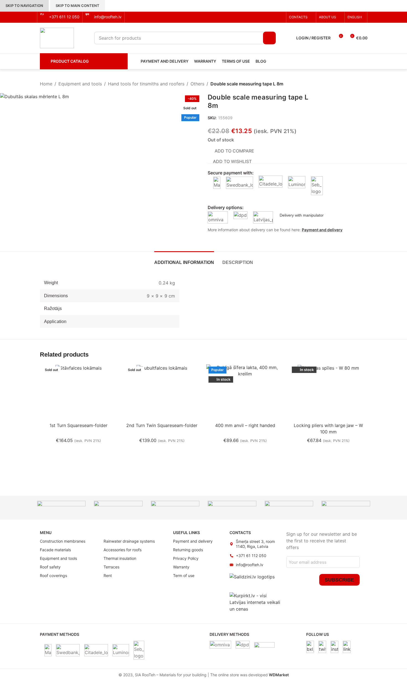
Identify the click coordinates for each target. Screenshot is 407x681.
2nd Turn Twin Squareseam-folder (161, 425)
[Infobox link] (59, 17)
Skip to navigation (24, 5)
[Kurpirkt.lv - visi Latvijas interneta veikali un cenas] (255, 601)
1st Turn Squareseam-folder (78, 425)
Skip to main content (77, 5)
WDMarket (279, 674)
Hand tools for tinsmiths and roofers (146, 84)
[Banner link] (61, 508)
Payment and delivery (322, 229)
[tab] (184, 259)
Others (197, 84)
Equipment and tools (80, 84)
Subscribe (339, 580)
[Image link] (310, 646)
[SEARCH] (269, 38)
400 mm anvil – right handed (245, 425)
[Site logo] (57, 37)
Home (46, 84)
